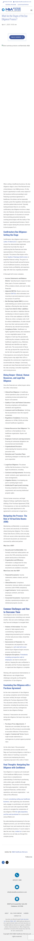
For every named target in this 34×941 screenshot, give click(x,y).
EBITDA (13, 293)
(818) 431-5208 (8, 1)
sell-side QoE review (20, 647)
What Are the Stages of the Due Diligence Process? (14, 17)
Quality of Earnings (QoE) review (17, 257)
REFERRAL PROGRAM (11, 4)
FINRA (11, 921)
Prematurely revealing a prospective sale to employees (16, 657)
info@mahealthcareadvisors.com (23, 1)
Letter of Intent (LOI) (9, 242)
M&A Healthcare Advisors (20, 852)
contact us (18, 831)
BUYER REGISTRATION (23, 4)
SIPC (15, 921)
